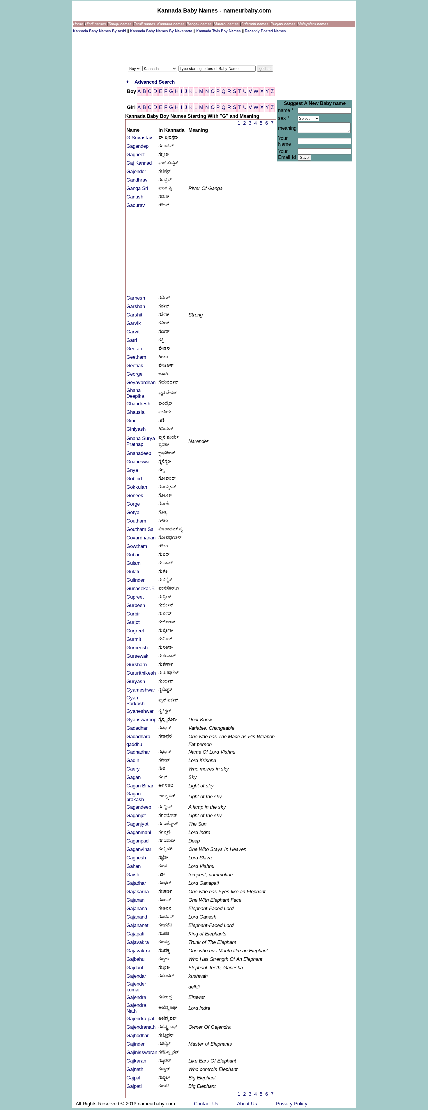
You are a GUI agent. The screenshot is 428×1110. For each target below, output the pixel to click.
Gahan (133, 866)
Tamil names (145, 24)
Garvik (133, 323)
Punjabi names (283, 24)
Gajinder (135, 1044)
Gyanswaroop (141, 719)
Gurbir (133, 614)
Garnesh (135, 298)
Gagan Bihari (140, 786)
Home (78, 24)
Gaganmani (138, 832)
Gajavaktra (138, 951)
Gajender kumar (136, 987)
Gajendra (136, 997)
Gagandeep (138, 807)
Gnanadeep (138, 453)
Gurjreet (135, 631)
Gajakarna (137, 891)
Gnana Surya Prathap (140, 441)
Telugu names (120, 24)
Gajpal (133, 1078)
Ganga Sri (137, 188)
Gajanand (136, 917)
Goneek (134, 495)
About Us (248, 1104)
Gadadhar (137, 728)
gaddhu (134, 744)
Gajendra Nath (136, 1008)
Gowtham (136, 546)
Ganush (134, 197)
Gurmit (133, 639)
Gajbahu (135, 959)
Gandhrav (137, 180)
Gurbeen (135, 605)
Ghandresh (138, 404)
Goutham (136, 521)
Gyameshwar (140, 690)
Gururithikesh (141, 673)
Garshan (135, 306)
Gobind (134, 478)
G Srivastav (139, 137)
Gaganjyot (137, 824)
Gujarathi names (255, 24)
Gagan (133, 777)
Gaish (132, 874)
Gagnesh (136, 858)
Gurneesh (137, 647)
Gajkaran (136, 1061)
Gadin (132, 760)
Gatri (131, 340)
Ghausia (135, 412)
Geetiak (134, 365)
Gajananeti (138, 925)
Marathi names (227, 24)
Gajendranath (140, 1027)
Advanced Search (155, 82)
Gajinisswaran (141, 1052)
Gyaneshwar (140, 711)
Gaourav (135, 205)
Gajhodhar (137, 1035)
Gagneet (135, 154)
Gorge (133, 504)
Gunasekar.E (140, 588)
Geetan (134, 348)
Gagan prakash (135, 796)
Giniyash (136, 429)
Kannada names (171, 24)
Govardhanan (140, 538)
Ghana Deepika (135, 393)
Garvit (133, 332)
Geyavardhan (140, 382)
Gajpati (134, 1086)
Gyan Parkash (135, 700)
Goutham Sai (140, 529)
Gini (130, 420)
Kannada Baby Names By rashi (100, 31)
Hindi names (96, 24)
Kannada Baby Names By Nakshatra (161, 31)
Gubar (133, 554)
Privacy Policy (291, 1104)
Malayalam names (313, 24)
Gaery (133, 769)
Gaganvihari (139, 849)
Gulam (133, 563)
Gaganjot (136, 815)
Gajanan (135, 900)
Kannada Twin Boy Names (219, 31)
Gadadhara (138, 736)
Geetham (136, 357)
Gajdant (134, 967)
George (134, 374)
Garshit (134, 315)
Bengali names (200, 24)
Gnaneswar (138, 462)
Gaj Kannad (139, 163)
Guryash (135, 681)
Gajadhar (136, 883)
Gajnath (134, 1069)
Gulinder (135, 580)
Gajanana (136, 908)
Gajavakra (137, 942)
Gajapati (135, 934)
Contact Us (207, 1104)
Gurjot (133, 622)
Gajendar (136, 976)
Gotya (132, 512)
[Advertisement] (179, 48)
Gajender (136, 171)
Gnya (132, 470)
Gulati (132, 571)
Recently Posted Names (265, 31)
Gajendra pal (140, 1018)
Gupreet (135, 597)
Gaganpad (137, 841)
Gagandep (137, 146)
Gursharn (136, 664)
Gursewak (137, 656)
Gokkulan (136, 487)
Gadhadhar (138, 752)
